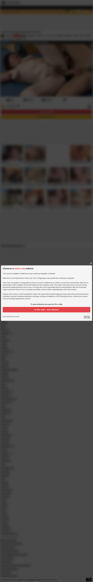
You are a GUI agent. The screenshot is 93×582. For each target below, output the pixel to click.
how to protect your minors (11, 316)
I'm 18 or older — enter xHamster (46, 310)
